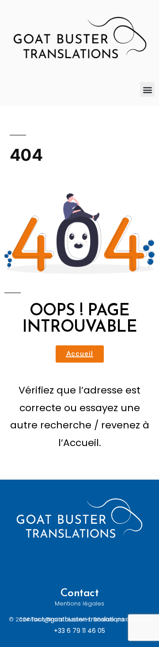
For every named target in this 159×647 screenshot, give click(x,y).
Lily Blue (139, 619)
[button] (147, 89)
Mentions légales (79, 603)
